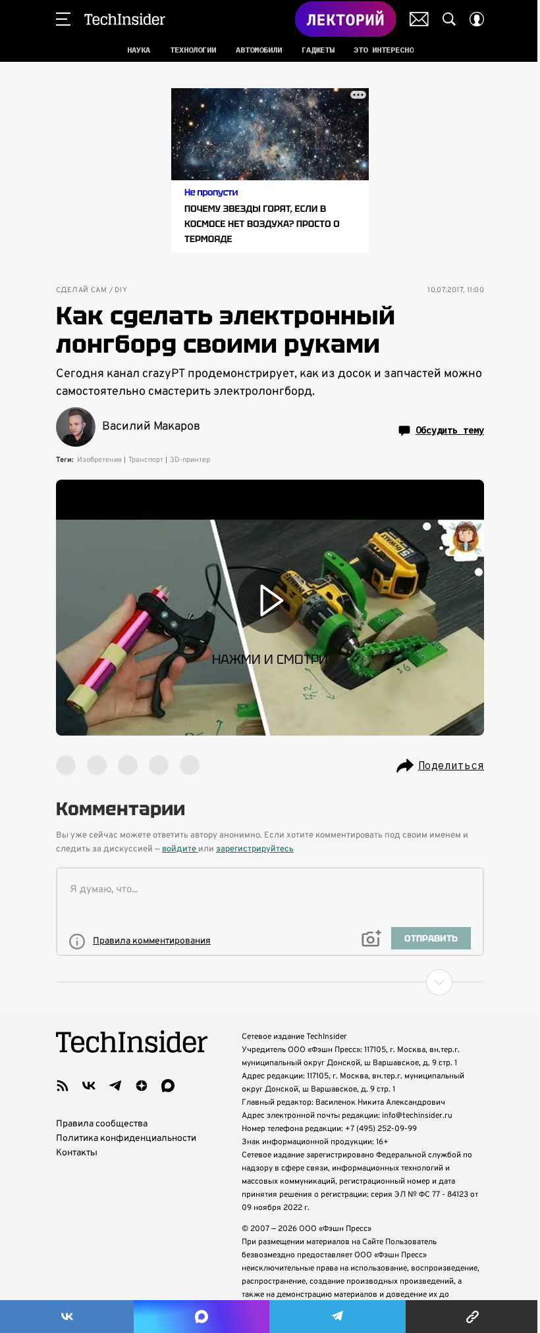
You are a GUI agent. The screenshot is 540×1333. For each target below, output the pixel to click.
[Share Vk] (67, 1316)
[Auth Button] (477, 19)
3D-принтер (190, 460)
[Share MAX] (201, 1316)
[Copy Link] (473, 1316)
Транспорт (145, 460)
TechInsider (125, 19)
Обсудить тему (450, 430)
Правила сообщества (102, 1124)
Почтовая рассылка (419, 19)
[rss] (62, 1085)
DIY (121, 290)
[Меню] (63, 19)
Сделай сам (81, 290)
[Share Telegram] (337, 1316)
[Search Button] (449, 19)
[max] (168, 1085)
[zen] (141, 1085)
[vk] (88, 1085)
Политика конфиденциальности (126, 1138)
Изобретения (99, 460)
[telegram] (115, 1085)
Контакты (76, 1153)
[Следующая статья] (270, 982)
